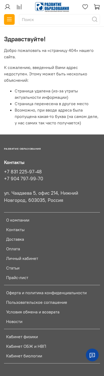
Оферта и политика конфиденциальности (46, 292)
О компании (17, 220)
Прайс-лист (17, 277)
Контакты (15, 229)
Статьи (12, 268)
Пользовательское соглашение (36, 302)
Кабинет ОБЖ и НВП (26, 346)
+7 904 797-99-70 (23, 179)
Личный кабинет (22, 258)
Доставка (15, 239)
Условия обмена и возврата (32, 311)
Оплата (13, 248)
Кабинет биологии (24, 355)
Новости (14, 321)
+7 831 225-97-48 (23, 172)
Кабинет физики (22, 336)
